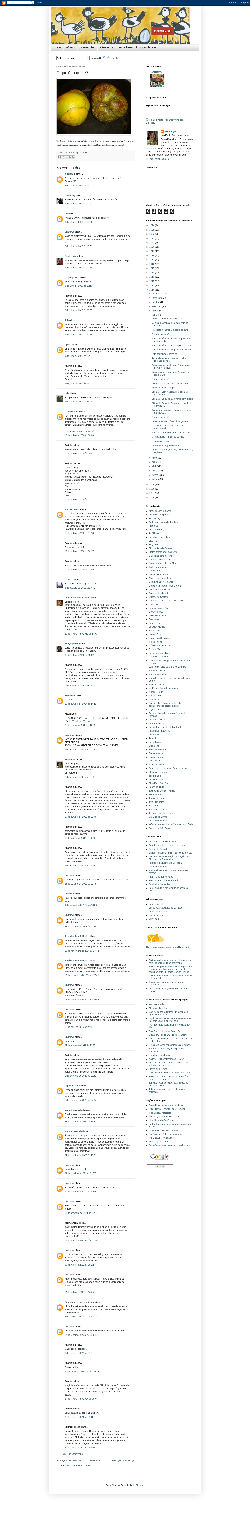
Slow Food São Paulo (159, 783)
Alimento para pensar (159, 514)
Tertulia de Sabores (158, 798)
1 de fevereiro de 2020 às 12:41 (80, 1076)
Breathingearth (156, 904)
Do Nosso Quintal (157, 615)
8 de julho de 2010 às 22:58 (78, 334)
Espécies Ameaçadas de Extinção (165, 908)
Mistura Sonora (156, 684)
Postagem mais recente (69, 1460)
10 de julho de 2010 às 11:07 (79, 499)
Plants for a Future (158, 911)
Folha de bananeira (158, 866)
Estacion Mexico (157, 627)
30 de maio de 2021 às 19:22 (79, 1265)
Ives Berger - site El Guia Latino (164, 1116)
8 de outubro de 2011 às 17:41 (80, 588)
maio (154, 462)
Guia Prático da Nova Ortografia (164, 1031)
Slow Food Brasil (157, 779)
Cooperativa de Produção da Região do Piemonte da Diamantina (169, 857)
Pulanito (153, 738)
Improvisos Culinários (159, 638)
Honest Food (155, 634)
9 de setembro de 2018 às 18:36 (81, 905)
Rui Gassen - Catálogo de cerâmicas (167, 1134)
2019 (152, 251)
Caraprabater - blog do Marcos (164, 563)
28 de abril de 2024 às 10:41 (79, 1417)
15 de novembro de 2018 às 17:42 (82, 951)
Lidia (67, 393)
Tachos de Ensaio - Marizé (162, 791)
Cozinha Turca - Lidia (159, 589)
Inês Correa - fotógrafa (160, 1113)
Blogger (139, 1485)
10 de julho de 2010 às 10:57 (79, 453)
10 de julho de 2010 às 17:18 (79, 533)
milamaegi (70, 174)
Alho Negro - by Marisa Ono (162, 841)
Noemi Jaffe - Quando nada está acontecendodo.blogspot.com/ (165, 704)
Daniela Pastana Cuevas (77, 597)
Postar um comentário (72, 1454)
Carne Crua (155, 570)
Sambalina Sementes (159, 884)
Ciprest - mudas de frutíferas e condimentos (170, 853)
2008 (152, 489)
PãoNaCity (106, 47)
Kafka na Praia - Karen (160, 653)
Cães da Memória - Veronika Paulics (167, 600)
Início (57, 47)
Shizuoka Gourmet (158, 772)
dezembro (157, 293)
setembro (157, 306)
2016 (152, 264)
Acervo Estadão (157, 1004)
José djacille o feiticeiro (77, 936)
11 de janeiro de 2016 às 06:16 (80, 838)
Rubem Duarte (156, 757)
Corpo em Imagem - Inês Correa (165, 586)
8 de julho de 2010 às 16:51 (78, 185)
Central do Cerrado (158, 849)
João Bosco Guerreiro (160, 645)
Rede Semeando (157, 749)
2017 (152, 259)
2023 (152, 234)
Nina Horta (154, 699)
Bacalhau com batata (159, 537)
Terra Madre (155, 794)
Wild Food (154, 919)
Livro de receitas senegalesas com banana (170, 1045)
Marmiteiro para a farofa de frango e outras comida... (169, 427)
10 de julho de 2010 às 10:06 (79, 435)
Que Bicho (154, 746)
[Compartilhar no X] (66, 157)
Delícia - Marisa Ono (159, 608)
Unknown (69, 232)
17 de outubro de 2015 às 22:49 (80, 817)
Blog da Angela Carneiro (161, 548)
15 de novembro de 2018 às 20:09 (82, 999)
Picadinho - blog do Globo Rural (165, 727)
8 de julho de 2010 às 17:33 (78, 203)
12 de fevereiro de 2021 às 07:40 (81, 1240)
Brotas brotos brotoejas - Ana (163, 552)
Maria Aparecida (73, 1110)
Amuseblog (154, 518)
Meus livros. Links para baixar (137, 47)
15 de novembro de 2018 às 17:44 (82, 975)
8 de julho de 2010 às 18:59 (78, 246)
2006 (152, 497)
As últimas (154, 533)
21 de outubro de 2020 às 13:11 (80, 1121)
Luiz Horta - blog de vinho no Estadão (167, 667)
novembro (157, 298)
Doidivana (154, 619)
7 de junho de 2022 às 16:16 (79, 1353)
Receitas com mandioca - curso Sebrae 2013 (171, 1072)
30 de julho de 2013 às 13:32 (79, 655)
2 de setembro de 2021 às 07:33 (81, 1316)
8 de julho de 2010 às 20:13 (78, 286)
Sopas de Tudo (156, 787)
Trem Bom (154, 805)
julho (154, 315)
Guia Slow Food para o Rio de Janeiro (168, 1035)
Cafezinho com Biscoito (160, 556)
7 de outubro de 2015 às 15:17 (80, 749)
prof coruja (70, 579)
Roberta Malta (156, 753)
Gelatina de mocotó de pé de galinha (170, 421)
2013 (152, 277)
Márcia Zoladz (156, 692)
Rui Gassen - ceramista (160, 1138)
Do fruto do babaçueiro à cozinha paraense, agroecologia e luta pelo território (171, 961)
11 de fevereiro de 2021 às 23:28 (81, 1213)
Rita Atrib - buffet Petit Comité (163, 1130)
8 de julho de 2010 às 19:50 (78, 267)
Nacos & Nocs (156, 695)
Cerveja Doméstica (158, 574)
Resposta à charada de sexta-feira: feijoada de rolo (169, 359)
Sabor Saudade (157, 764)
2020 (152, 247)
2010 (152, 289)
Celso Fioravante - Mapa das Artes (166, 1105)
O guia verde (155, 709)
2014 (152, 272)
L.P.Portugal (71, 195)
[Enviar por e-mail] (59, 157)
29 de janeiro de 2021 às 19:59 (80, 1191)
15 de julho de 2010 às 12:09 (79, 569)
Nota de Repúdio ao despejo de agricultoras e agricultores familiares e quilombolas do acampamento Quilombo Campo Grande (171, 969)
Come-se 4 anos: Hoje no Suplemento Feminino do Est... (171, 366)
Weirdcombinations (158, 820)
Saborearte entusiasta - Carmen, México (169, 768)
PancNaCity (87, 47)
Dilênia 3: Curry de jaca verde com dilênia (172, 399)
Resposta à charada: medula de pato (170, 330)
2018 (152, 255)
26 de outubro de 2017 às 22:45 (80, 884)
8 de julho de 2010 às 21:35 (78, 310)
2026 (152, 225)
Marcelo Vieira (72, 509)
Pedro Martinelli (157, 723)
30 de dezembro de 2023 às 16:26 (82, 1371)
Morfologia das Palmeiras (161, 1055)
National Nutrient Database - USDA (166, 1059)
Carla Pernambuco (158, 567)
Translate (115, 58)
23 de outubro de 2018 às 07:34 (80, 926)
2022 (152, 238)
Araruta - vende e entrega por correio (167, 845)
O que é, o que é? (160, 334)
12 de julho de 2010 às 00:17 (79, 551)
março (155, 470)
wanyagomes (72, 643)
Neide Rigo (70, 759)
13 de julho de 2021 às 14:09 (79, 1292)
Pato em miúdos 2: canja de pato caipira (171, 349)
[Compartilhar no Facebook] (70, 157)
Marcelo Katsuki (157, 670)
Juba (67, 320)
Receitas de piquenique (163, 387)
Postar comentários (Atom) (78, 1465)
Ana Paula (70, 695)
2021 (152, 242)
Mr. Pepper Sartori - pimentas (163, 688)
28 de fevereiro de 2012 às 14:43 (81, 634)
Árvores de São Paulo (160, 828)
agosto (155, 310)
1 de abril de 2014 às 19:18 (78, 685)
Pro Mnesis (154, 734)
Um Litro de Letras (158, 817)
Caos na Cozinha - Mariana (162, 559)
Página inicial (96, 1460)
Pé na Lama (155, 742)
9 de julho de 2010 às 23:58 (78, 401)
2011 (152, 285)
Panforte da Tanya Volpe (161, 877)
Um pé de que (156, 915)
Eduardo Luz (155, 623)
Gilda (67, 213)
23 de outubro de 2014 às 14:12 (80, 704)
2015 (152, 268)
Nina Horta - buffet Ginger (161, 1120)
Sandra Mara (71, 256)
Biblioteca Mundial (158, 1008)
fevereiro (156, 475)
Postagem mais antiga (123, 1460)
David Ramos (72, 411)
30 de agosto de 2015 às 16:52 (80, 725)
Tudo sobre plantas (158, 809)
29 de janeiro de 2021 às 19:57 (80, 1173)
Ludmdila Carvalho (158, 656)
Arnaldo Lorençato (158, 529)
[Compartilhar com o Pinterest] (73, 157)
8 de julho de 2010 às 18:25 (78, 222)
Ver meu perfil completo (157, 159)
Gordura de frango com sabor (166, 445)
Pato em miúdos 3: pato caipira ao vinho (171, 345)
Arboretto (153, 526)
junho (155, 457)
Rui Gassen (155, 760)
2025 (152, 230)
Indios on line (155, 642)
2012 (152, 281)
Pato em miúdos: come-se (164, 354)
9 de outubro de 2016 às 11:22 (80, 865)
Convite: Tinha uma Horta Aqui (167, 318)
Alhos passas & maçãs (160, 511)
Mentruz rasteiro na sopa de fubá (168, 437)
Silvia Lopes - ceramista (161, 1141)
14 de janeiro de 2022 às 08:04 (80, 1335)
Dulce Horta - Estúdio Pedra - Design (167, 1109)
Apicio (68, 344)
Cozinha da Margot (158, 593)
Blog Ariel (153, 544)
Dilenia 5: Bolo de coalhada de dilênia (171, 383)
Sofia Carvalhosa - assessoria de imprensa (170, 1145)
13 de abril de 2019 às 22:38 (79, 1027)
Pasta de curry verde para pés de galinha (172, 432)
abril (154, 466)
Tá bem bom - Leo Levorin (162, 813)
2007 (152, 493)
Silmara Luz (155, 776)
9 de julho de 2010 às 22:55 (78, 383)
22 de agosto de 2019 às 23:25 (80, 1045)
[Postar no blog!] (63, 157)
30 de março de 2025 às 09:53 (80, 1447)
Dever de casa (156, 612)
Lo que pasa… (72, 277)
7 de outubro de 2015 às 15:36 (80, 777)
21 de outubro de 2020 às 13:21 (80, 1155)
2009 (152, 484)
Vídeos (70, 47)
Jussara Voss (155, 649)
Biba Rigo (154, 541)
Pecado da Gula (157, 719)
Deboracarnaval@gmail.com (79, 1302)
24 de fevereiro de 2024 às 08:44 (81, 1399)
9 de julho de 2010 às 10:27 (78, 356)
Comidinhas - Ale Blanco (161, 582)
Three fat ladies (156, 802)
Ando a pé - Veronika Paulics (163, 522)
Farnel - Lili (154, 630)
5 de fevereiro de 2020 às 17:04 (80, 1100)
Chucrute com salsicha (160, 578)
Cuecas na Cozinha (159, 597)
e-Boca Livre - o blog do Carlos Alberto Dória (171, 824)
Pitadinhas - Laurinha (159, 731)
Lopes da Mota (72, 1085)
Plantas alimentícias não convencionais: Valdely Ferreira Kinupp (169, 1063)
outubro (156, 302)
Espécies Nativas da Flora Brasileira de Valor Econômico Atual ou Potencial (171, 1019)
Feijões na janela (160, 441)
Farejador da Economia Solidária (165, 863)
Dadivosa (153, 604)
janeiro (155, 479)
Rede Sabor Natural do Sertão (164, 880)
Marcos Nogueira (157, 674)
